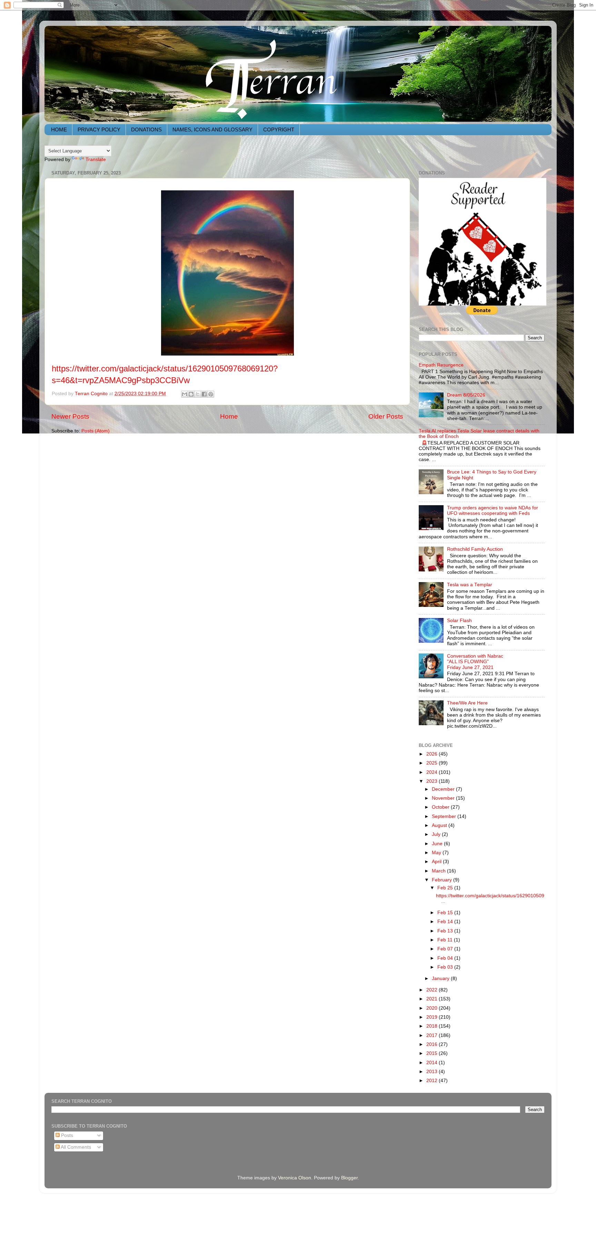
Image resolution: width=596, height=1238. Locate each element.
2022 (432, 989)
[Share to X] (197, 394)
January (441, 978)
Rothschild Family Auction (475, 549)
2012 (432, 1080)
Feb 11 (445, 939)
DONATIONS (146, 129)
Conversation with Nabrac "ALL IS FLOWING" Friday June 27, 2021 (475, 661)
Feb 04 (445, 958)
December (444, 789)
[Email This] (184, 394)
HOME (59, 129)
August (440, 825)
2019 (432, 1017)
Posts (66, 1135)
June (438, 843)
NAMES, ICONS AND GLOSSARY (212, 129)
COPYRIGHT (278, 129)
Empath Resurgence (441, 365)
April (437, 861)
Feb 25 (445, 887)
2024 (432, 772)
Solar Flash (459, 620)
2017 (432, 1035)
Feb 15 (445, 912)
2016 (432, 1044)
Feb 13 (445, 931)
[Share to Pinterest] (210, 394)
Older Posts (385, 416)
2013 (432, 1071)
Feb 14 (445, 921)
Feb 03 (445, 967)
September (444, 816)
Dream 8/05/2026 (466, 395)
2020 (432, 1008)
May (437, 852)
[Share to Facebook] (204, 394)
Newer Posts (70, 416)
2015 (432, 1053)
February (442, 879)
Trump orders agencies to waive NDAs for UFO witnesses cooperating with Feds (492, 510)
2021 (432, 998)
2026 (432, 754)
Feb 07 (445, 948)
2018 (432, 1026)
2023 (432, 781)
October (441, 807)
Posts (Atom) (95, 430)
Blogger (349, 1177)
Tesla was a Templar (469, 584)
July (437, 834)
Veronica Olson (294, 1177)
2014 (432, 1062)
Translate (96, 159)
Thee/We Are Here (467, 703)
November (444, 798)
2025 (432, 763)
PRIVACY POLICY (99, 129)
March (439, 870)
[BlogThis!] (191, 394)
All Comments (75, 1147)
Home (229, 416)
